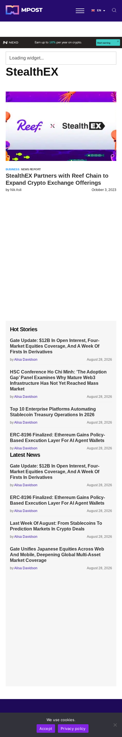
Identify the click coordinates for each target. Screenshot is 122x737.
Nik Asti (16, 190)
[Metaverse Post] (24, 10)
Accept (45, 728)
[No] (115, 725)
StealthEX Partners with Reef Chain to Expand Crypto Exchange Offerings (57, 179)
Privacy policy (73, 728)
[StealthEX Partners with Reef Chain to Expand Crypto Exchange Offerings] (61, 126)
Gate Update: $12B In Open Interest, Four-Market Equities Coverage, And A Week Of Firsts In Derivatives (54, 346)
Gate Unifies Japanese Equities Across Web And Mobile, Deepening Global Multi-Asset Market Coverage (57, 555)
